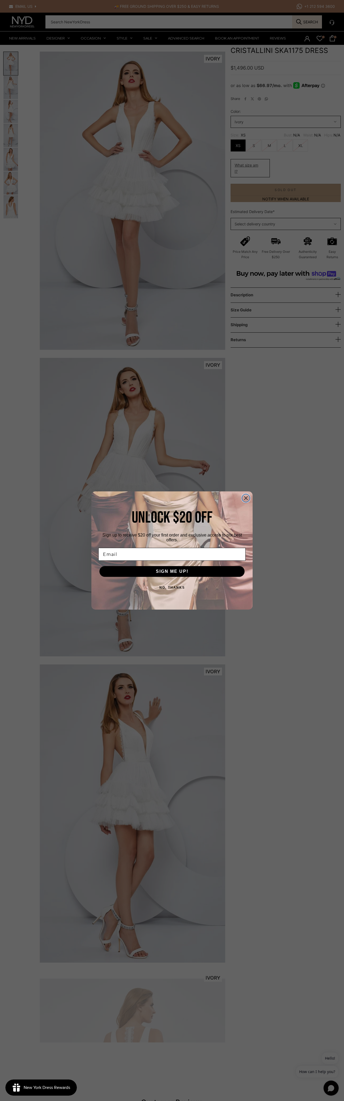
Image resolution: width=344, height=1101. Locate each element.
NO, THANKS (172, 587)
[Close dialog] (246, 498)
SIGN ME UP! (172, 571)
